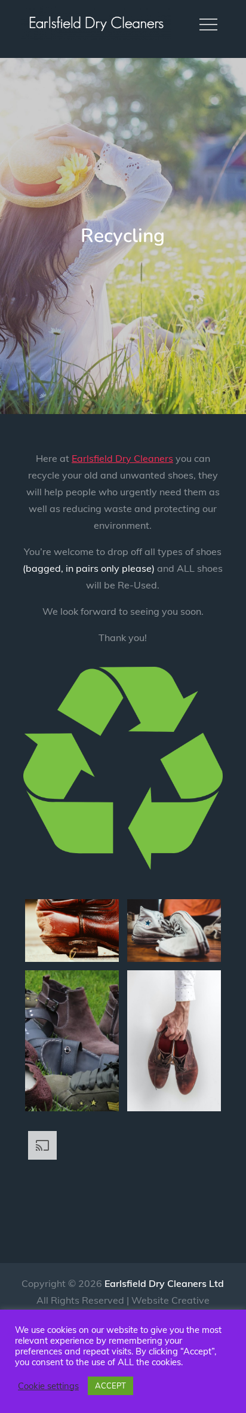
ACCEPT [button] (110, 1385)
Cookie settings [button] (48, 1386)
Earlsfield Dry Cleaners (122, 458)
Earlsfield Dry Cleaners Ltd (164, 1283)
